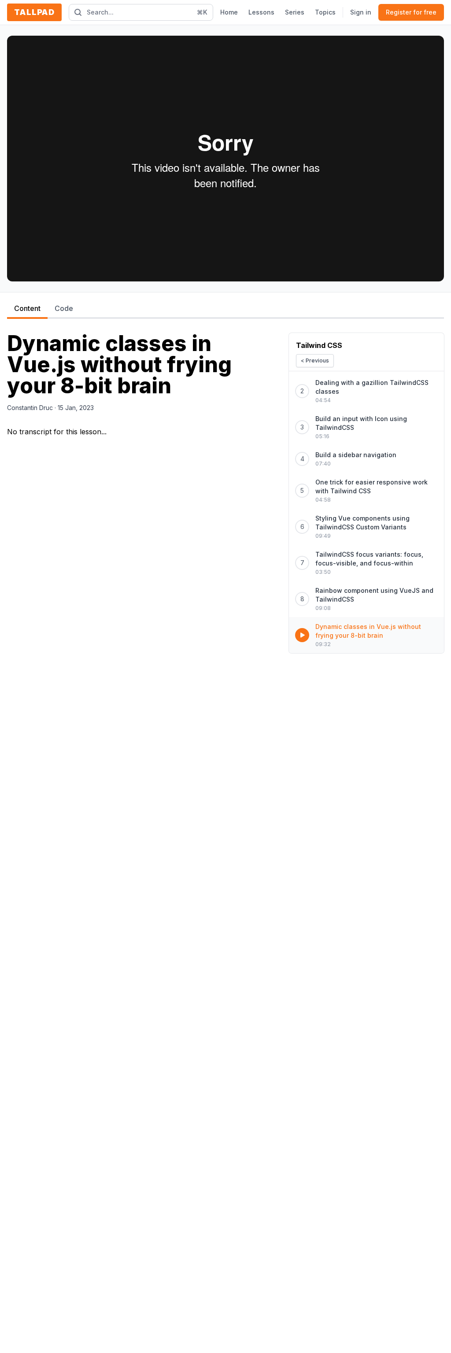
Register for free (411, 12)
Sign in (360, 12)
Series (294, 12)
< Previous (315, 360)
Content (27, 308)
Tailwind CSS (319, 345)
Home (229, 12)
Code (64, 308)
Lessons (261, 12)
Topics (325, 12)
